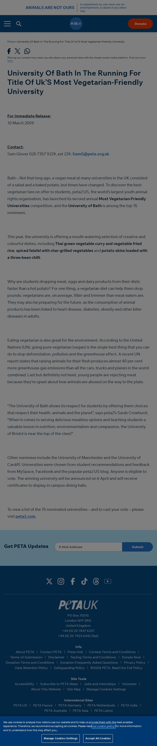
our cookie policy (103, 726)
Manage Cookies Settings (60, 738)
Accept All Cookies (98, 738)
